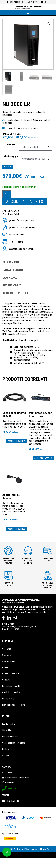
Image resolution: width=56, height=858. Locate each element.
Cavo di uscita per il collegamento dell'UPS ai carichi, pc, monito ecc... (14, 422)
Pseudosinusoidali (10, 736)
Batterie (5, 749)
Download (9, 278)
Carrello (5, 667)
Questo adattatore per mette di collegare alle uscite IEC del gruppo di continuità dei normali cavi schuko (14, 507)
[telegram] (15, 618)
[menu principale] (28, 12)
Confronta (6, 655)
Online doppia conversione (13, 742)
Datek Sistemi (8, 624)
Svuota (7, 167)
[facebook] (3, 618)
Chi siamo (6, 648)
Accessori (6, 755)
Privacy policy (8, 698)
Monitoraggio (11, 156)
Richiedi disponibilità (11, 686)
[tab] (28, 262)
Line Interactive (8, 724)
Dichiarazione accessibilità (13, 704)
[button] (48, 23)
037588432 (32, 2)
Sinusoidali (7, 730)
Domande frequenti (10, 673)
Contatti (6, 680)
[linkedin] (9, 618)
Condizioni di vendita (11, 692)
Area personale (8, 661)
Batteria (11, 144)
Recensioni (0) (12, 285)
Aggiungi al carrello (24, 201)
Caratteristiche (14, 270)
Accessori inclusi (15, 293)
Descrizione (11, 262)
